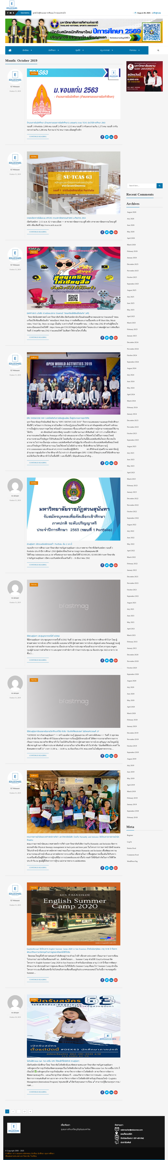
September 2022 (133, 518)
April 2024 (131, 394)
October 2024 (132, 355)
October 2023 (132, 433)
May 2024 (131, 388)
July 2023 (130, 453)
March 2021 (131, 635)
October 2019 (132, 746)
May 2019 (131, 778)
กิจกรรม (33, 252)
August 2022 (131, 525)
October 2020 (132, 668)
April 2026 (131, 238)
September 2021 (133, 596)
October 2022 (132, 511)
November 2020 (133, 661)
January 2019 (132, 804)
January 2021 (132, 648)
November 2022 (133, 505)
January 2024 (132, 414)
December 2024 (132, 342)
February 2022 (132, 564)
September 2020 (133, 674)
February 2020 (132, 720)
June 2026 (131, 225)
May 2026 (131, 232)
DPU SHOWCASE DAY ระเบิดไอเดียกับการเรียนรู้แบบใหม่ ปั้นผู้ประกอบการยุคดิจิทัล (58, 418)
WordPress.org (132, 861)
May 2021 (131, 622)
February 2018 (132, 817)
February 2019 (132, 798)
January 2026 (132, 258)
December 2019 (132, 733)
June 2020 (131, 694)
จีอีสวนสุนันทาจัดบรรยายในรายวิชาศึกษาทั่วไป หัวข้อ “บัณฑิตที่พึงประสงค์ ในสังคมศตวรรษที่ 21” (63, 731)
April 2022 (131, 551)
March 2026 (131, 245)
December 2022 (132, 498)
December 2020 (132, 655)
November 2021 (133, 583)
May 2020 (131, 700)
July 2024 (130, 375)
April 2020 (131, 707)
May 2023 (131, 466)
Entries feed (131, 848)
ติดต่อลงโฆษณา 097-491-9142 (132, 1138)
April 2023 (131, 473)
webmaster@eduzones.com (132, 1130)
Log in (129, 842)
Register (130, 835)
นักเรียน (33, 73)
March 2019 (131, 791)
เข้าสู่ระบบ (157, 13)
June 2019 (131, 772)
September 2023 (133, 440)
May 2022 (131, 544)
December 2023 (132, 420)
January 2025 (132, 336)
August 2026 (131, 212)
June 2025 (131, 303)
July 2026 (130, 219)
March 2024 (131, 401)
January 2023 (132, 492)
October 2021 (132, 590)
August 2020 (131, 681)
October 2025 (132, 277)
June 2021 (131, 616)
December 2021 (132, 577)
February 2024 (132, 407)
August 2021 (131, 603)
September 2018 (133, 811)
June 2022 (131, 538)
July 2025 (130, 297)
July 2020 (130, 687)
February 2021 (132, 642)
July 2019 (130, 765)
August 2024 (131, 368)
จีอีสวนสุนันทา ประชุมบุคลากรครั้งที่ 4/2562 (43, 636)
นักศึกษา (34, 357)
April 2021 (131, 629)
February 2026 (132, 251)
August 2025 (131, 290)
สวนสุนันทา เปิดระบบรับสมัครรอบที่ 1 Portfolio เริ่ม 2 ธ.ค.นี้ (49, 544)
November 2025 (133, 271)
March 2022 (131, 557)
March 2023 (131, 479)
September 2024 (133, 362)
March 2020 (131, 713)
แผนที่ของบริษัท (126, 1134)
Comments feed (133, 855)
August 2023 (131, 446)
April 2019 (131, 785)
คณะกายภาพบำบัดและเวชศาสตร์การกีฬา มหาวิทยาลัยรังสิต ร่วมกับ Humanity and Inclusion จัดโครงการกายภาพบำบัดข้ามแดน (73, 838)
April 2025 (131, 316)
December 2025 (132, 264)
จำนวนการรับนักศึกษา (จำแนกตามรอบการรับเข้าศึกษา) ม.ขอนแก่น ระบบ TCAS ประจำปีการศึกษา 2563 (66, 122)
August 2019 (131, 759)
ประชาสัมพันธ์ (126, 1142)
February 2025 (132, 329)
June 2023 (131, 460)
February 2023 (132, 485)
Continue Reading (37, 137)
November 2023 (133, 427)
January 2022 (132, 570)
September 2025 (133, 284)
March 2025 (131, 323)
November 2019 (133, 739)
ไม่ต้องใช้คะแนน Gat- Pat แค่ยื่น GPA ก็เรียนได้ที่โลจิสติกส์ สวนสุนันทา (53, 1061)
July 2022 (130, 531)
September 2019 (133, 752)
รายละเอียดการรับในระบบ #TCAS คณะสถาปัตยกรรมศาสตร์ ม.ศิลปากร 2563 (56, 218)
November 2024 (133, 349)
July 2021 (130, 609)
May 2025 (131, 310)
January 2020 (132, 726)
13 (25, 1111)
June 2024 (131, 381)
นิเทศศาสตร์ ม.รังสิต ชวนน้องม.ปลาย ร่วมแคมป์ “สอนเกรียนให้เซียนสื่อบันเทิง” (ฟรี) (58, 313)
